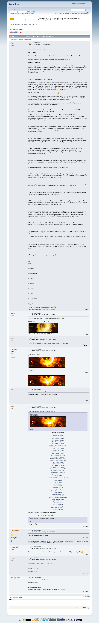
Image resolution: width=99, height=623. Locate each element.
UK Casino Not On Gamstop (58, 467)
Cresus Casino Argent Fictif (58, 491)
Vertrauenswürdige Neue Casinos (45, 19)
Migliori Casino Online (58, 494)
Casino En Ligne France (58, 499)
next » (88, 27)
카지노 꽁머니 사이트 (57, 487)
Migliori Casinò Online (58, 501)
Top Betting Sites (75, 18)
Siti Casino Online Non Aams (58, 447)
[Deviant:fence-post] (11, 541)
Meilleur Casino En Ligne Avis (58, 460)
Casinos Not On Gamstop (58, 472)
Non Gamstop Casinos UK (58, 457)
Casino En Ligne (58, 480)
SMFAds (20, 620)
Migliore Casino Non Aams (58, 474)
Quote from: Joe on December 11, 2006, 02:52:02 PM (41, 515)
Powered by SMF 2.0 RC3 (40, 618)
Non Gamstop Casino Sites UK (58, 469)
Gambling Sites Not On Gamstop (57, 445)
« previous (84, 27)
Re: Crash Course (36, 313)
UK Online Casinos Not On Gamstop (46, 18)
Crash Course (36, 42)
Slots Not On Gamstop (58, 463)
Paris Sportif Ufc (58, 485)
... (16, 29)
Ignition (14, 349)
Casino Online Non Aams (58, 470)
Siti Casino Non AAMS (58, 509)
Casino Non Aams (58, 435)
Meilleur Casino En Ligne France (58, 497)
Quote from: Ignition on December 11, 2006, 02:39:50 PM (42, 411)
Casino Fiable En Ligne (58, 506)
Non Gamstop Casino (60, 19)
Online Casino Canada (58, 448)
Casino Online (58, 475)
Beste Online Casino (57, 462)
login (14, 9)
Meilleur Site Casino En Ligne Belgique (58, 477)
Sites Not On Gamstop (58, 450)
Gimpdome (14, 4)
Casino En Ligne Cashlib (57, 507)
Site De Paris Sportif (58, 504)
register (18, 9)
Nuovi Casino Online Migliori (63, 18)
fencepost (15, 530)
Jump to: (76, 607)
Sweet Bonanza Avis (58, 484)
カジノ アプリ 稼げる (57, 489)
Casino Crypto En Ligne (58, 502)
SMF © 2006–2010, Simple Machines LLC (56, 618)
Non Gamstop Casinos (58, 437)
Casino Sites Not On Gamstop (58, 455)
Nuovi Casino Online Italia (58, 496)
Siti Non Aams (58, 482)
